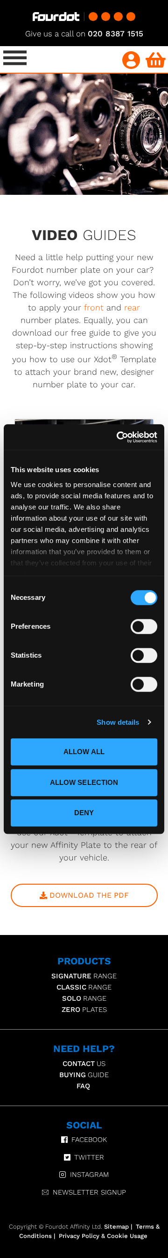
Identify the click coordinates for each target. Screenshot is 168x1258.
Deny (84, 813)
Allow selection (84, 782)
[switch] (144, 626)
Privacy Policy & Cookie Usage (103, 1235)
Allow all (84, 752)
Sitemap (116, 1226)
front (94, 307)
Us (84, 1063)
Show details (118, 722)
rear (132, 307)
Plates (84, 1009)
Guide (84, 1075)
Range (84, 976)
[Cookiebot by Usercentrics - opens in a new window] (118, 437)
